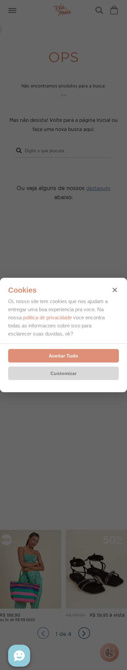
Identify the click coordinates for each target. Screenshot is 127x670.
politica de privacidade (47, 317)
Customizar (63, 373)
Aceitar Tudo (63, 355)
